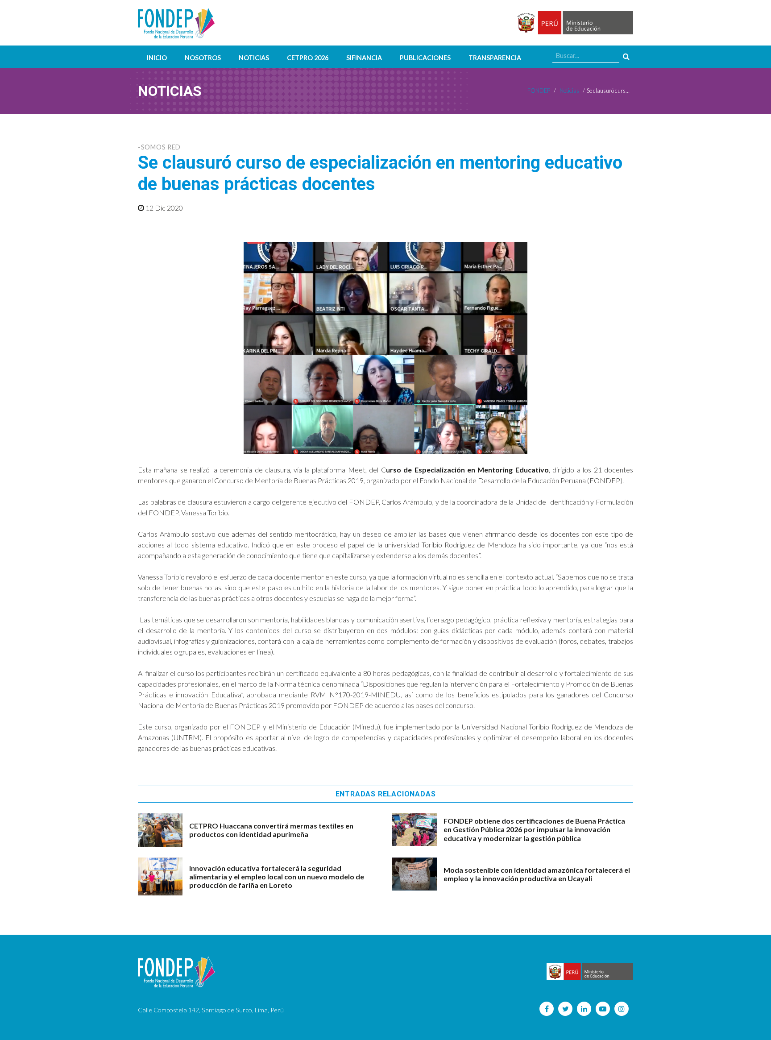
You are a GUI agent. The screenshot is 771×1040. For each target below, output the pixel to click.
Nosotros (203, 58)
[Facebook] (546, 1009)
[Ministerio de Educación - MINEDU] (573, 23)
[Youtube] (603, 1009)
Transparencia (494, 58)
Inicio (157, 58)
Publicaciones (425, 58)
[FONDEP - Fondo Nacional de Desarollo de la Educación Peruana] (176, 22)
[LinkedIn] (584, 1009)
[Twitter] (565, 1009)
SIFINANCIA (364, 58)
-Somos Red (159, 147)
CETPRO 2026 (307, 58)
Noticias (254, 58)
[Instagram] (621, 1009)
